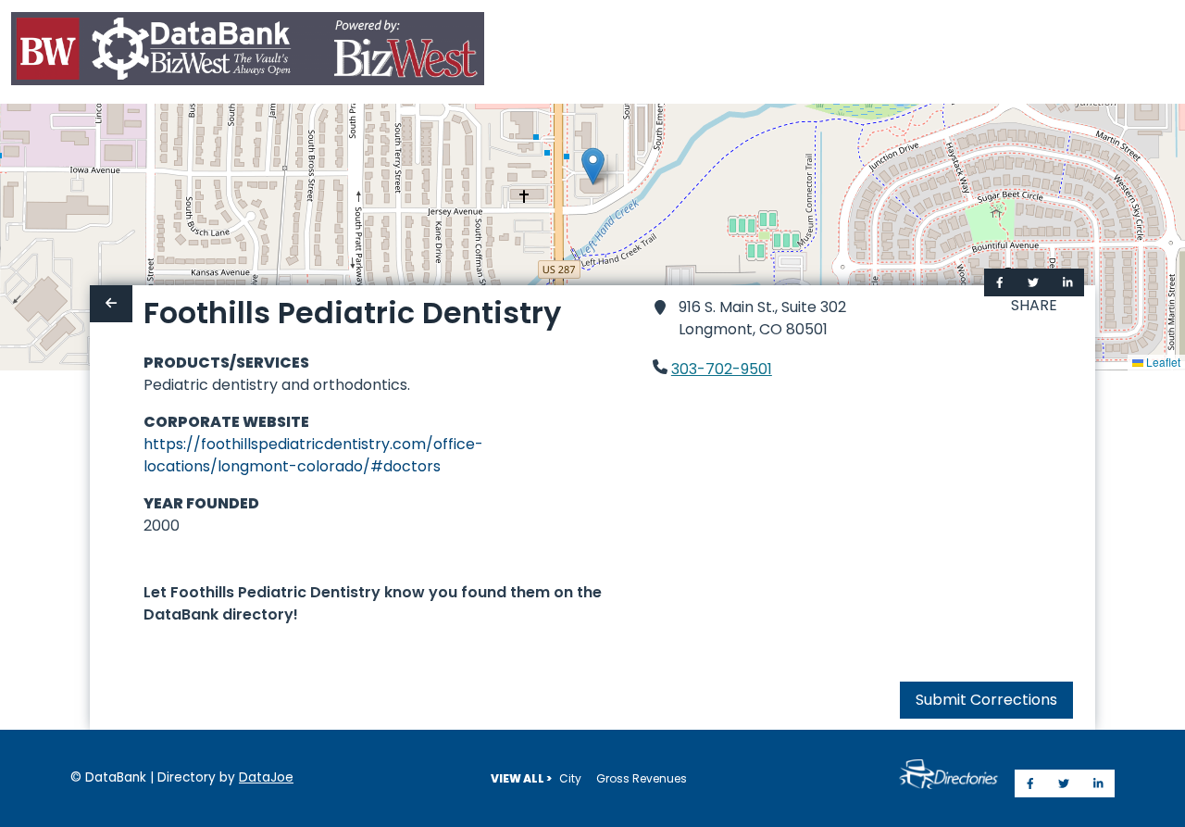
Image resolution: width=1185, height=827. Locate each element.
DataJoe (266, 777)
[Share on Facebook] (1000, 282)
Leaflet (1161, 362)
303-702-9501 (721, 369)
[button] (593, 166)
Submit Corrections (986, 699)
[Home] (247, 52)
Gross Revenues (641, 778)
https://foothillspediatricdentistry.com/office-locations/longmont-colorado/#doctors (313, 455)
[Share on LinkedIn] (1068, 282)
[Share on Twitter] (1033, 282)
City (570, 778)
